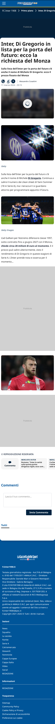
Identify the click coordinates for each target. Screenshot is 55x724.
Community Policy (10, 706)
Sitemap (6, 702)
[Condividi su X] (13, 81)
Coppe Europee (9, 658)
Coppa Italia (8, 662)
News (4, 628)
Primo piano (27, 10)
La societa (7, 636)
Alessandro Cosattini (28, 81)
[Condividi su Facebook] (8, 81)
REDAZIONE (7, 673)
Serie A (5, 643)
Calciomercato (9, 647)
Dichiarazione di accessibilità (16, 714)
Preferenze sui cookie (12, 718)
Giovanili (6, 651)
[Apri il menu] (4, 3)
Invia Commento (38, 512)
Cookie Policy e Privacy (12, 710)
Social (5, 669)
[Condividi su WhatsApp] (3, 81)
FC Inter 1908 (9, 10)
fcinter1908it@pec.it (11, 610)
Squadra (6, 632)
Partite (5, 639)
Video (4, 666)
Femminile (7, 654)
